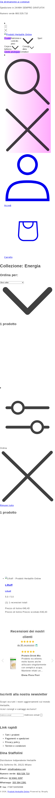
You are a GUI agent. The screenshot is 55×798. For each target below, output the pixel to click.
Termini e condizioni (15, 746)
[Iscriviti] (41, 715)
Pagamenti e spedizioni (17, 738)
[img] (27, 642)
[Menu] (5, 27)
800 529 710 (23, 773)
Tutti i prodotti (12, 735)
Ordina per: (9, 275)
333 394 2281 (19, 782)
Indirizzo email (32, 715)
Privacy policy (12, 742)
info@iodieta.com (17, 769)
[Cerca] (27, 103)
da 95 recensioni (26, 645)
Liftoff (9, 585)
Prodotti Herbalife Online (19, 792)
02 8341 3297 (16, 778)
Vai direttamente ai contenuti (15, 2)
